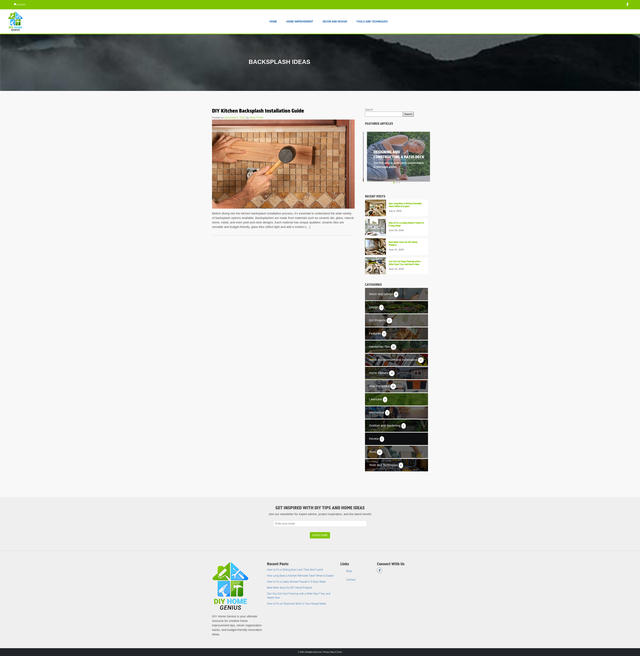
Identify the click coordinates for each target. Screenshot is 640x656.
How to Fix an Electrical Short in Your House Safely (296, 603)
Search (369, 109)
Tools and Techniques (372, 21)
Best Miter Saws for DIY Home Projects (289, 587)
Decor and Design (335, 21)
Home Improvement (299, 21)
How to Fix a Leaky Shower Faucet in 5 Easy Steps (296, 581)
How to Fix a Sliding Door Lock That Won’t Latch (295, 569)
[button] (393, 182)
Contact (21, 4)
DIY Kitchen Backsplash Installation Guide (258, 110)
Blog (349, 571)
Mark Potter (256, 117)
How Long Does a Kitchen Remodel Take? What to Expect (300, 575)
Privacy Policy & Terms (332, 652)
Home (273, 21)
